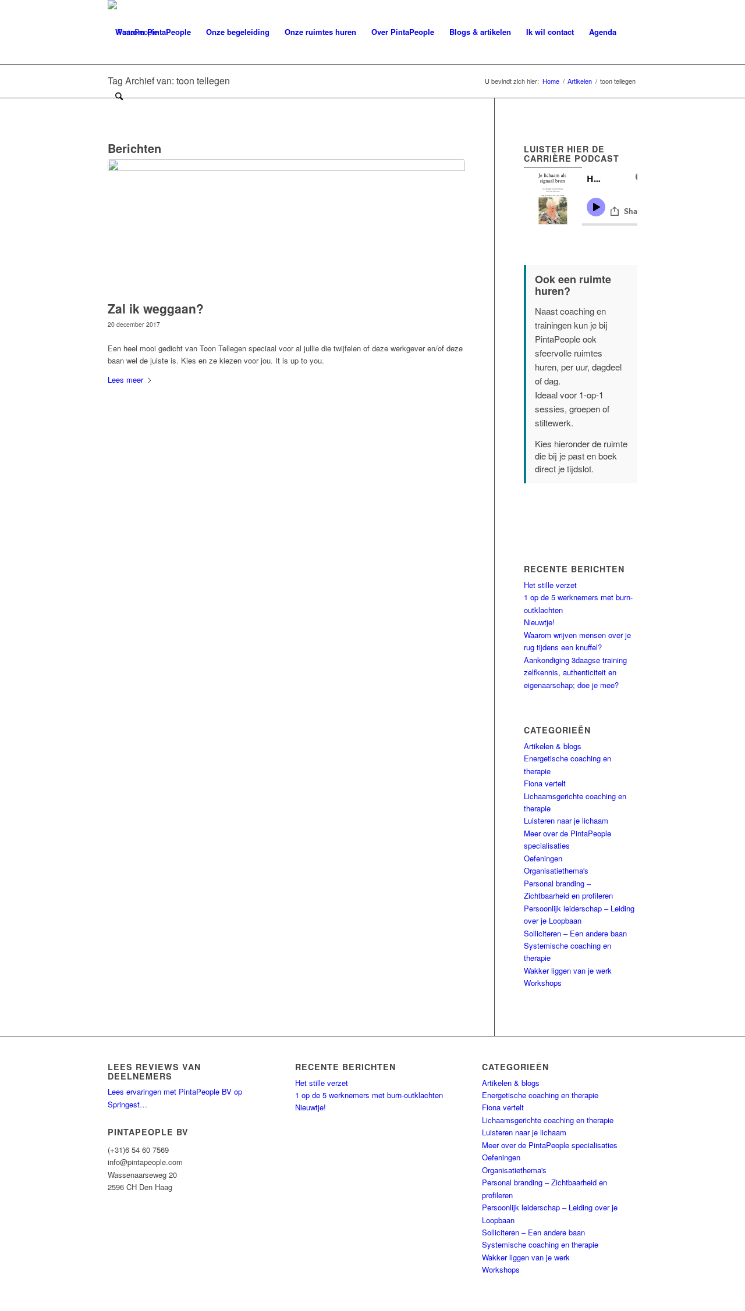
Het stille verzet (550, 584)
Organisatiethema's (556, 870)
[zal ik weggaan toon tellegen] (286, 227)
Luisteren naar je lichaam (566, 820)
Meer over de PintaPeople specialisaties (550, 1144)
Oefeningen (543, 858)
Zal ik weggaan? (156, 308)
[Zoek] (119, 96)
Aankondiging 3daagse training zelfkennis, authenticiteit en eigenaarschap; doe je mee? (575, 672)
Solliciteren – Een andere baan (575, 933)
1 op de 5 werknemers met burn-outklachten (369, 1094)
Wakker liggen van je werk (568, 970)
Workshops (543, 982)
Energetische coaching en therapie (540, 1094)
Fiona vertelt (545, 783)
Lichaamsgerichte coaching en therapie (547, 1119)
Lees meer (125, 379)
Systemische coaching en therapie (540, 1244)
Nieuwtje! (539, 622)
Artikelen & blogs (552, 745)
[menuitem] (153, 32)
